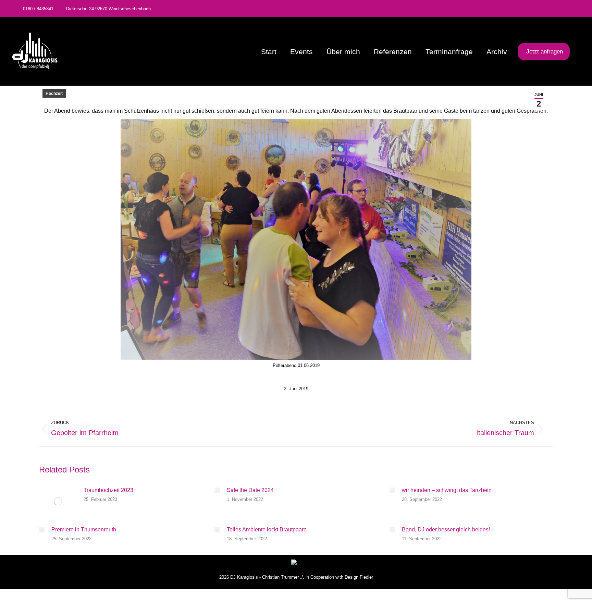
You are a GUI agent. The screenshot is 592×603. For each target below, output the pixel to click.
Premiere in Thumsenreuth (83, 529)
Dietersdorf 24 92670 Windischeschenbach (108, 8)
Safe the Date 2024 (250, 490)
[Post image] (58, 501)
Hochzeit (54, 93)
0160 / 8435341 (38, 8)
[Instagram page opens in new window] (570, 8)
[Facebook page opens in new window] (559, 8)
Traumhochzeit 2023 (108, 490)
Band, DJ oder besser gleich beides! (446, 529)
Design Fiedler (359, 577)
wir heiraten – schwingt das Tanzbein (447, 490)
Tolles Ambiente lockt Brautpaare (267, 529)
